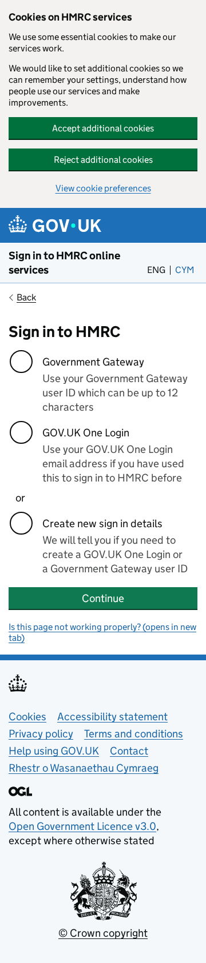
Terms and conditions (133, 733)
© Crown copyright (103, 933)
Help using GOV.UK (54, 750)
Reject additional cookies (103, 159)
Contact (129, 750)
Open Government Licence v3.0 (82, 826)
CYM (186, 269)
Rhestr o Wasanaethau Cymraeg (84, 768)
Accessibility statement (112, 716)
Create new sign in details (102, 523)
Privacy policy (41, 733)
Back (26, 297)
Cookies (27, 716)
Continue (103, 598)
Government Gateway (93, 361)
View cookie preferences (103, 188)
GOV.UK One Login (85, 432)
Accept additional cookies (103, 128)
